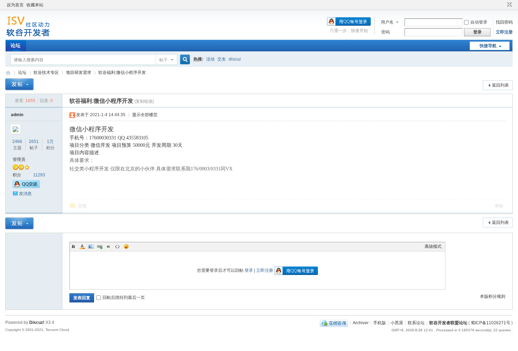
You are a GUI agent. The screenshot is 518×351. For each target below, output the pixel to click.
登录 (249, 270)
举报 (499, 205)
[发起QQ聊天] (26, 186)
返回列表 (500, 85)
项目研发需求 (78, 72)
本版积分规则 (492, 296)
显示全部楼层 (145, 114)
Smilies (126, 246)
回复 (82, 205)
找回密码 (504, 22)
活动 (210, 59)
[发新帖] (19, 84)
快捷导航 (488, 45)
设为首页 (15, 4)
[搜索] (184, 60)
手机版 (379, 322)
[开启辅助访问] (503, 5)
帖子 (163, 59)
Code (117, 246)
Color (82, 246)
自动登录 (478, 22)
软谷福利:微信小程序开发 (122, 72)
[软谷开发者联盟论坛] (28, 35)
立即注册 (504, 32)
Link (99, 246)
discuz (235, 59)
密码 (385, 32)
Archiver (361, 322)
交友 (221, 59)
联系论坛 (416, 322)
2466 (17, 141)
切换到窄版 (509, 5)
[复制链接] (144, 101)
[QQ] (334, 322)
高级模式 (433, 246)
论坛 (15, 45)
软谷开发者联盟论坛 (8, 73)
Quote (108, 246)
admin (17, 114)
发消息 (25, 193)
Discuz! (36, 322)
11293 (39, 175)
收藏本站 (34, 4)
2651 (34, 141)
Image (90, 246)
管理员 (19, 159)
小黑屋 (396, 322)
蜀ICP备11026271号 (490, 322)
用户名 (387, 22)
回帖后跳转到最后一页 (124, 297)
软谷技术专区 (46, 72)
